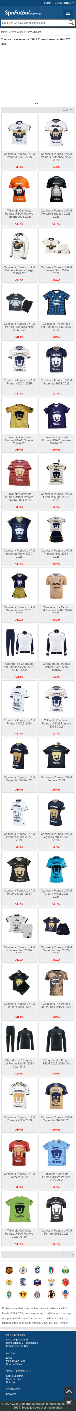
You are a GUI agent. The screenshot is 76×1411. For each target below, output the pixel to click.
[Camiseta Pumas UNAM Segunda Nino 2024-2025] (19, 585)
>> (71, 110)
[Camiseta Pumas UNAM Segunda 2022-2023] (56, 1095)
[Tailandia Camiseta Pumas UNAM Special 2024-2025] (19, 415)
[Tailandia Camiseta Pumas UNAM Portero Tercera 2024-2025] (19, 472)
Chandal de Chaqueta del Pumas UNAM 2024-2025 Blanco (19, 666)
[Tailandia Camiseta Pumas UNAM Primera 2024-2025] (56, 699)
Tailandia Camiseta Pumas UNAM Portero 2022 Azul (56, 1177)
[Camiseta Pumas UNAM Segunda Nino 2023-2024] (56, 925)
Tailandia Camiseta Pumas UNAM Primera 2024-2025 (56, 723)
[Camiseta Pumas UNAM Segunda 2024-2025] (56, 359)
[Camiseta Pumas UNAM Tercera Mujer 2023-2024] (56, 869)
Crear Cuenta (64, 3)
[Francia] (37, 1283)
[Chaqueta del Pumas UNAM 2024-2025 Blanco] (56, 642)
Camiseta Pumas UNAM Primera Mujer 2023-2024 (19, 837)
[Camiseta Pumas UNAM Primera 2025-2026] (19, 132)
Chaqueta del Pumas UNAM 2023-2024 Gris (56, 1062)
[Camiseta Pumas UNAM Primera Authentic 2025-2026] (56, 132)
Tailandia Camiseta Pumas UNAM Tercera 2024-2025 (56, 440)
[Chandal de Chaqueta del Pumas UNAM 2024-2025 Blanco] (19, 642)
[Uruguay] (9, 1283)
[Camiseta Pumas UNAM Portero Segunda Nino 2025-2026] (19, 302)
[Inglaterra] (23, 1283)
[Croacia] (65, 1295)
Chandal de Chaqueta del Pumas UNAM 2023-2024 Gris (19, 1063)
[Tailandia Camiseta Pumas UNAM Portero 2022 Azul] (56, 1152)
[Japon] (51, 1295)
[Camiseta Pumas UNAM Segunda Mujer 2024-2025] (19, 529)
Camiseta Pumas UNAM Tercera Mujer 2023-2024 (56, 893)
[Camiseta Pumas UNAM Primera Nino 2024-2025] (56, 529)
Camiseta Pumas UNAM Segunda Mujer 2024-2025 (19, 553)
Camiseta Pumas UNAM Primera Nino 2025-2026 (56, 270)
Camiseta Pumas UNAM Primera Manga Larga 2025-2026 (19, 270)
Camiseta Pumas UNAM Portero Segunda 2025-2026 (56, 213)
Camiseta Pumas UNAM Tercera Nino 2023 (19, 1005)
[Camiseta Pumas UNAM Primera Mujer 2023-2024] (19, 812)
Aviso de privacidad (17, 1339)
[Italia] (51, 1271)
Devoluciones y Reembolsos (22, 1342)
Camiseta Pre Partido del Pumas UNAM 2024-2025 (56, 610)
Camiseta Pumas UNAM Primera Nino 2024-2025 (56, 553)
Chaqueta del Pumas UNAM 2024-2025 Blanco (56, 666)
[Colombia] (65, 1283)
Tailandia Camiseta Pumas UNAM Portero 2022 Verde (19, 1233)
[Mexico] (37, 1295)
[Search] (71, 22)
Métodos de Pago (16, 1361)
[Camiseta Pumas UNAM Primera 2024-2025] (19, 359)
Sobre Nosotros (14, 1375)
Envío (9, 1357)
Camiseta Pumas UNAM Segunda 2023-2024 (19, 778)
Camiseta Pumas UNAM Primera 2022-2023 (19, 1118)
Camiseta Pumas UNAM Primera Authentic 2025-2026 (56, 157)
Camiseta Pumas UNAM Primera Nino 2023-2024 (19, 950)
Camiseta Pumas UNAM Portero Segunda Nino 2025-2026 (19, 326)
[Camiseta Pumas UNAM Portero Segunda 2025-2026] (56, 189)
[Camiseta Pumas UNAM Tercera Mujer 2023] (19, 869)
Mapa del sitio (13, 1379)
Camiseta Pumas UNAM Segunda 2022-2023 (56, 1118)
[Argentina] (65, 1271)
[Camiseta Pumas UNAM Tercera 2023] (56, 755)
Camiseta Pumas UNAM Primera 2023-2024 (19, 722)
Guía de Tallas (14, 1364)
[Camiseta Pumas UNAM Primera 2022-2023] (19, 1095)
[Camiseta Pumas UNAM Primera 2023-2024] (19, 699)
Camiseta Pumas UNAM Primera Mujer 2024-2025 (56, 497)
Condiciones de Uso (17, 1346)
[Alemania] (23, 1271)
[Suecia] (9, 1295)
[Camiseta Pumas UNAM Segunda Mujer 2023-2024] (56, 812)
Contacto (11, 1394)
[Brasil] (37, 1271)
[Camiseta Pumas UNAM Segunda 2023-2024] (19, 755)
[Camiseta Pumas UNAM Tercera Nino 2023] (19, 982)
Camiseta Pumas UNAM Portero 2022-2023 (56, 1232)
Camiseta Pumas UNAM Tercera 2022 (19, 1175)
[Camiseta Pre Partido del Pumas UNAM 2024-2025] (56, 585)
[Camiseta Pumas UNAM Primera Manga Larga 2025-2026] (19, 245)
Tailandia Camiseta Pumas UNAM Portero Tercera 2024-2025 (19, 497)
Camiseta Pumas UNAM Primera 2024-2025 (19, 382)
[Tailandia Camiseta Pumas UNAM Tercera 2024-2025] (56, 415)
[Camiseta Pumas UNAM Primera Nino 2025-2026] (56, 245)
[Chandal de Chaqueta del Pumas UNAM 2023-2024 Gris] (19, 1039)
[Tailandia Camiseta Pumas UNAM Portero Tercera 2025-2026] (19, 189)
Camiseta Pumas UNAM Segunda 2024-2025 (56, 382)
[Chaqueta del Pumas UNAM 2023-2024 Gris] (56, 1039)
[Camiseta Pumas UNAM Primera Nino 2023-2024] (19, 925)
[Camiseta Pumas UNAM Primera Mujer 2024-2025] (56, 472)
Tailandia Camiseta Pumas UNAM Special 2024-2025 (19, 440)
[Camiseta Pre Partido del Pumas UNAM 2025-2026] (56, 302)
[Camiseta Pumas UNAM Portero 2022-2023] (56, 1209)
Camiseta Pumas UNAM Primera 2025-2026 (19, 155)
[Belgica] (23, 1295)
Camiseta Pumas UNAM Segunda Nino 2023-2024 (56, 950)
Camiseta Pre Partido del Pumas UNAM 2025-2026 (56, 326)
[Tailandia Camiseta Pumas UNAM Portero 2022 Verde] (19, 1209)
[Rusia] (51, 1283)
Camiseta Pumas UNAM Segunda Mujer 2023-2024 (56, 837)
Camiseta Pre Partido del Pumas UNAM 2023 (56, 1005)
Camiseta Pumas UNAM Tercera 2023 (56, 778)
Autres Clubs (16, 32)
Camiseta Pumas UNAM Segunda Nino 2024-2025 (19, 610)
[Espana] (9, 1271)
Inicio (4, 32)
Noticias (10, 1382)
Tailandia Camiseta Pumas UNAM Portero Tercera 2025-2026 (19, 213)
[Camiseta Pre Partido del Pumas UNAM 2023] (56, 982)
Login (47, 3)
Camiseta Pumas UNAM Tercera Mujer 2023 (19, 892)
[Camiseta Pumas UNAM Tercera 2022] (19, 1152)
